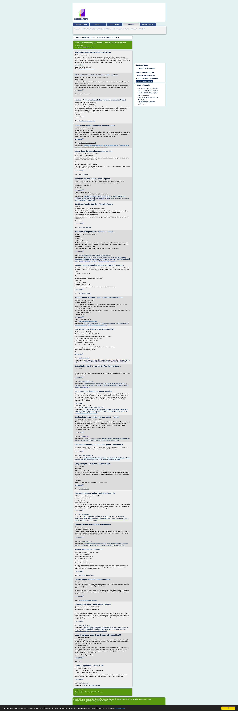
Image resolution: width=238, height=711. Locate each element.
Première (81, 692)
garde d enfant (81, 24)
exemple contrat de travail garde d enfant (104, 259)
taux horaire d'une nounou (108, 323)
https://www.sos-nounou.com (87, 121)
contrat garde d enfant (111, 411)
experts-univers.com (85, 625)
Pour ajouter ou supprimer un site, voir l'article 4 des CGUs (92, 701)
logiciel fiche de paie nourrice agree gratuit (93, 145)
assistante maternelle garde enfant (97, 198)
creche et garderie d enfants (94, 360)
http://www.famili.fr (84, 436)
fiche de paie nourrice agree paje (111, 145)
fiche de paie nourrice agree (88, 146)
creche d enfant (120, 362)
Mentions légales (85, 699)
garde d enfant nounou (88, 520)
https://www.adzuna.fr (85, 227)
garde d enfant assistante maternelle (99, 362)
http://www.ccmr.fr (84, 683)
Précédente (88, 692)
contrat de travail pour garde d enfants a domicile (91, 631)
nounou (131, 24)
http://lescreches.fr (84, 358)
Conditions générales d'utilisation (103, 699)
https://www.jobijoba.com (86, 381)
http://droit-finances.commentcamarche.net (91, 407)
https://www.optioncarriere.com (88, 600)
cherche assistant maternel (92, 685)
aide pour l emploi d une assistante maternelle (99, 257)
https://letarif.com (84, 489)
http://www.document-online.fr (87, 143)
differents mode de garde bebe (97, 440)
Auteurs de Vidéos (103, 29)
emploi (97, 24)
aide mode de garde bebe (81, 440)
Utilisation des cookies (122, 699)
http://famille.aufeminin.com (87, 69)
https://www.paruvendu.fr (86, 455)
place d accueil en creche (115, 360)
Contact (142, 29)
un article (124, 29)
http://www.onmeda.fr (85, 293)
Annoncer (133, 29)
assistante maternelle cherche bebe (120, 198)
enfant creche (148, 24)
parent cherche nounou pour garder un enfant (147, 94)
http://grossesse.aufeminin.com (88, 321)
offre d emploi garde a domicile (113, 385)
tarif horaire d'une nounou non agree (97, 325)
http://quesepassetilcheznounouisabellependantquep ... (95, 255)
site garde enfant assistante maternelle (103, 261)
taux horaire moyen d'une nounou (92, 323)
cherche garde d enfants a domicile (100, 545)
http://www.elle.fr (83, 174)
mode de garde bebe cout (112, 440)
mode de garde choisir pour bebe (92, 438)
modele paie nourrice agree (101, 146)
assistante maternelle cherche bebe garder (95, 196)
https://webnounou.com (85, 541)
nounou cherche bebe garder (114, 543)
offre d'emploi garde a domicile (92, 385)
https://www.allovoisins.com (87, 575)
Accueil (77, 29)
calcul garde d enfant (91, 409)
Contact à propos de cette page (141, 699)
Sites (94, 29)
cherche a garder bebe (92, 459)
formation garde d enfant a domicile (113, 629)
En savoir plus (120, 708)
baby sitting (114, 24)
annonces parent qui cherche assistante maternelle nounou (148, 89)
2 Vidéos (85, 47)
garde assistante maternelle (85, 200)
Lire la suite (78, 65)
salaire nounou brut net (122, 323)
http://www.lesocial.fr (85, 514)
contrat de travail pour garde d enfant (88, 411)
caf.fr (80, 661)
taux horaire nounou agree (81, 325)
